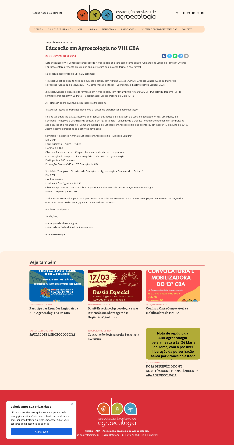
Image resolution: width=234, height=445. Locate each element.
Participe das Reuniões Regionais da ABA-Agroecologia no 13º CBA (53, 310)
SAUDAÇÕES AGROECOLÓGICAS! (52, 334)
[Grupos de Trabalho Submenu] (73, 29)
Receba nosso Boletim (45, 12)
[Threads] (198, 12)
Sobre (37, 29)
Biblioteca (108, 29)
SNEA (92, 29)
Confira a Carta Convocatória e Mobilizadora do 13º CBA (167, 310)
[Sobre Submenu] (42, 29)
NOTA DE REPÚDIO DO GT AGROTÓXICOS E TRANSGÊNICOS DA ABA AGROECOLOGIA (172, 371)
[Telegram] (180, 56)
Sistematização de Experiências (159, 29)
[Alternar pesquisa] (177, 13)
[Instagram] (188, 12)
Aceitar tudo (41, 431)
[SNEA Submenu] (96, 29)
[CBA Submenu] (84, 29)
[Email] (186, 56)
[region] (41, 420)
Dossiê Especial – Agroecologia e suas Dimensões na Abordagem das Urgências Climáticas (113, 313)
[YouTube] (193, 12)
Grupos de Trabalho (59, 29)
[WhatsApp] (175, 56)
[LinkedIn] (202, 12)
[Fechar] (73, 404)
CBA (80, 29)
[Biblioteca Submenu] (115, 29)
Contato (187, 29)
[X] (169, 56)
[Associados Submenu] (136, 29)
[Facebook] (184, 12)
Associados (127, 29)
